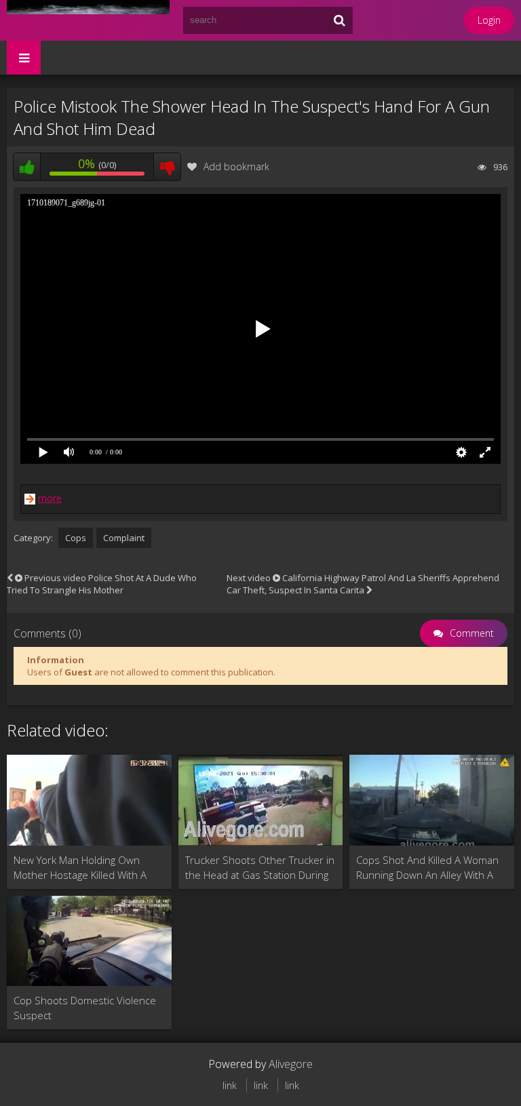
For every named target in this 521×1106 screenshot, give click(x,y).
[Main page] (88, 20)
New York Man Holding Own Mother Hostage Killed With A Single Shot (80, 867)
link (230, 1085)
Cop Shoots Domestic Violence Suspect (85, 1007)
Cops (75, 538)
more (50, 498)
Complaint (123, 538)
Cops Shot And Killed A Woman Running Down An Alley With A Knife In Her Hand (427, 867)
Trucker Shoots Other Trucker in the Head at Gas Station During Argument (259, 867)
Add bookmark (236, 166)
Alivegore (291, 1063)
